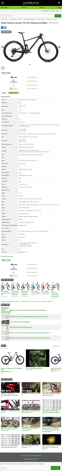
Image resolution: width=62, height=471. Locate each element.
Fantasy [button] (23, 7)
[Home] (31, 3)
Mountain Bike (30, 455)
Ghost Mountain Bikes (29, 19)
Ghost (20, 19)
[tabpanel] (31, 47)
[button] (2, 27)
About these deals (4, 348)
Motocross (38, 455)
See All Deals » (56, 346)
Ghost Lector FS (41, 19)
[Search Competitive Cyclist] (13, 88)
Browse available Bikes (32, 77)
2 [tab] (31, 64)
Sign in (58, 10)
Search (58, 16)
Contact (23, 455)
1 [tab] (29, 64)
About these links (5, 74)
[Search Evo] (13, 85)
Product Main (4, 19)
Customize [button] (4, 468)
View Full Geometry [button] (35, 113)
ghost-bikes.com (23, 252)
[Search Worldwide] (13, 77)
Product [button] (41, 7)
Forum (59, 7)
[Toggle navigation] (2, 3)
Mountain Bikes (13, 19)
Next (59, 47)
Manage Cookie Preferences (31, 459)
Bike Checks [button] (4, 7)
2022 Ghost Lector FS (52, 19)
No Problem (55, 468)
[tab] (4, 93)
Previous (2, 47)
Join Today (52, 10)
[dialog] (31, 466)
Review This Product (7, 256)
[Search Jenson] (13, 81)
